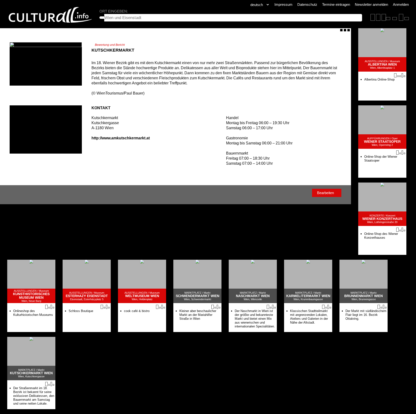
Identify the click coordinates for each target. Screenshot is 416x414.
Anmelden (401, 4)
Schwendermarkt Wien (197, 296)
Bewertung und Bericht (110, 45)
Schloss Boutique (81, 311)
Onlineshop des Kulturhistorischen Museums (33, 313)
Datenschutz (307, 4)
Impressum (283, 4)
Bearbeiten (325, 193)
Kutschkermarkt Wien (31, 373)
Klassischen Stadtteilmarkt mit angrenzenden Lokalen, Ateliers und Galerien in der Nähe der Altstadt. (309, 316)
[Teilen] (348, 30)
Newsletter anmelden (371, 4)
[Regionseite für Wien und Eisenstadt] (372, 17)
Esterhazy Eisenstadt (87, 296)
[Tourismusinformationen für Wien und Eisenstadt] (384, 17)
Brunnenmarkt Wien (363, 296)
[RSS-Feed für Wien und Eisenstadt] (401, 17)
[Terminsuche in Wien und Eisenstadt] (378, 17)
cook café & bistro (137, 311)
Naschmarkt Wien (253, 296)
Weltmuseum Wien (142, 296)
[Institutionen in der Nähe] (400, 76)
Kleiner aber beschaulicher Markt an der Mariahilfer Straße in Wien (197, 314)
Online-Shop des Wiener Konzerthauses (381, 235)
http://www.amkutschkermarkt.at (120, 138)
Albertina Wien (382, 64)
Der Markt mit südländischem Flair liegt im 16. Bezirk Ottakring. (365, 314)
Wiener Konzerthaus (382, 219)
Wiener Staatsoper (382, 141)
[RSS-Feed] (345, 30)
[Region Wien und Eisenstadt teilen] (406, 18)
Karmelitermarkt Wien (308, 296)
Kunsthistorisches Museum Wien (31, 295)
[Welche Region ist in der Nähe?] (388, 18)
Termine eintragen (336, 4)
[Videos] (398, 76)
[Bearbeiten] (341, 30)
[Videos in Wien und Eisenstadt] (394, 18)
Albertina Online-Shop (379, 79)
